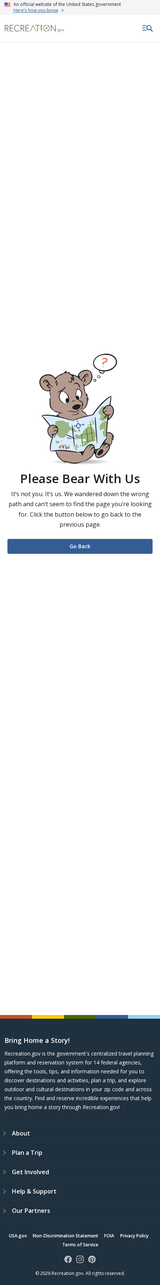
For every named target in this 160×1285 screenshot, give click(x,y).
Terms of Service (80, 1244)
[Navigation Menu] (147, 28)
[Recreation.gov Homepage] (34, 28)
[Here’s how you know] (80, 7)
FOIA (109, 1236)
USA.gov (18, 1236)
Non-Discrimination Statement (65, 1236)
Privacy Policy (134, 1236)
